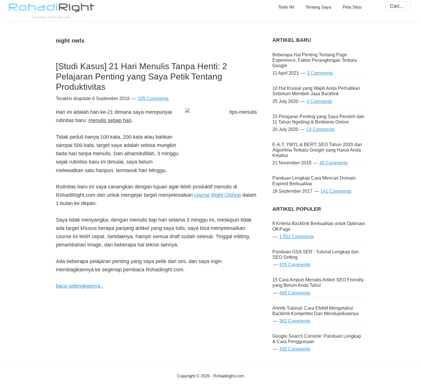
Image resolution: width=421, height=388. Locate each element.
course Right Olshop (217, 195)
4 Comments (319, 101)
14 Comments (320, 129)
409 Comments (294, 292)
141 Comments (335, 191)
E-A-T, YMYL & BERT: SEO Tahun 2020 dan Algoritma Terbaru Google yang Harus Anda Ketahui (317, 150)
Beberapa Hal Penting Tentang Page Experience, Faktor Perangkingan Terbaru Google (314, 60)
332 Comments (294, 349)
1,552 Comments (296, 236)
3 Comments (320, 73)
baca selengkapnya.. (79, 286)
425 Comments (294, 264)
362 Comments (294, 321)
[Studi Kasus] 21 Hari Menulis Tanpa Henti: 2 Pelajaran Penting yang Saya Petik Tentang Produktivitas (141, 76)
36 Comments (333, 162)
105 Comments (153, 98)
